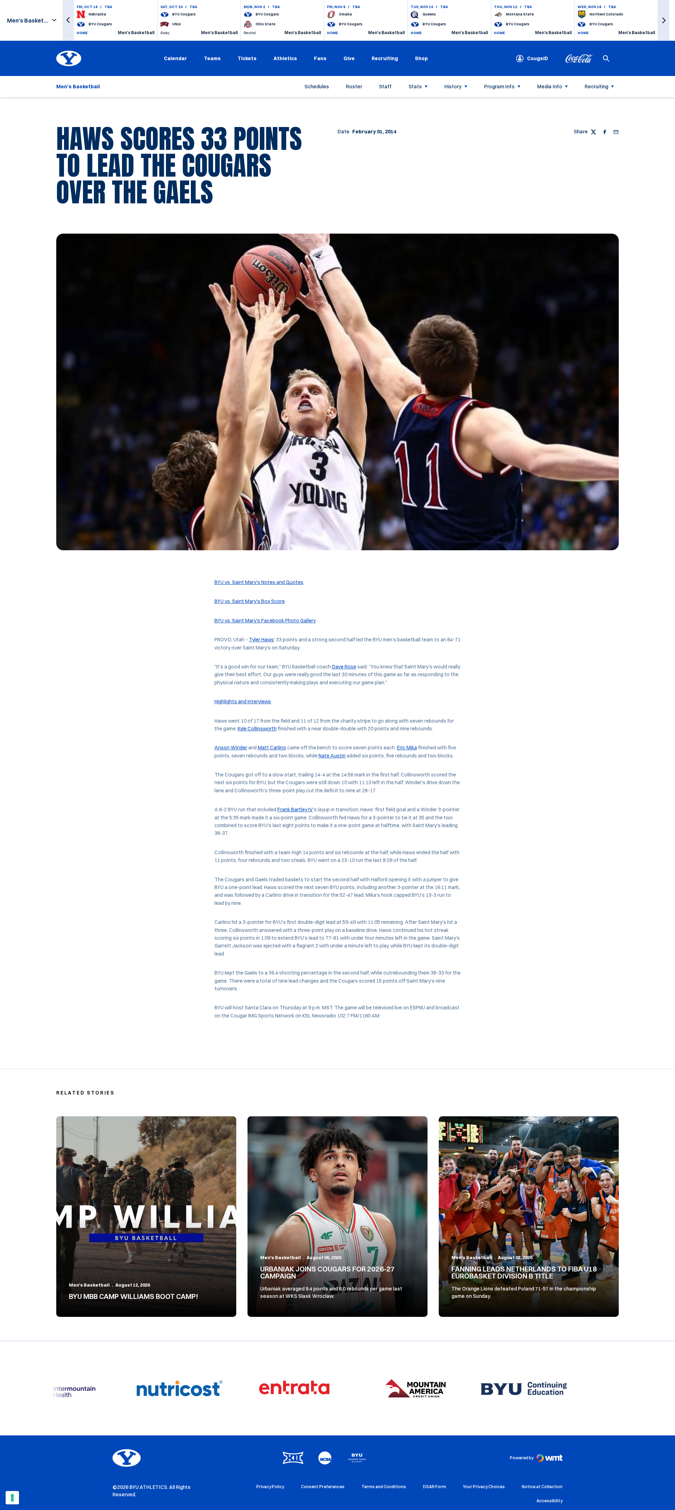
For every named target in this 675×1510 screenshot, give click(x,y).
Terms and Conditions (383, 1486)
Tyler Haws (261, 639)
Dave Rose (344, 667)
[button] (68, 20)
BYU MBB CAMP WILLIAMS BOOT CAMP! (133, 1296)
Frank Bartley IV (295, 809)
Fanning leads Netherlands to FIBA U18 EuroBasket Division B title (524, 1272)
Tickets (247, 58)
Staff (385, 86)
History (453, 86)
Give (349, 58)
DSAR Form (434, 1486)
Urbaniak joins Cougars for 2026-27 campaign (327, 1272)
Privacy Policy (270, 1486)
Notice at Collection (542, 1486)
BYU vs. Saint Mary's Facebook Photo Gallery (265, 620)
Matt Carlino (272, 747)
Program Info (499, 86)
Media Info (549, 86)
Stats (415, 86)
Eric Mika (407, 747)
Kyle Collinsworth (257, 728)
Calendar (175, 58)
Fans (320, 58)
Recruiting (385, 58)
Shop (421, 58)
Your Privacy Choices (484, 1486)
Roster (354, 86)
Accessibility (549, 1500)
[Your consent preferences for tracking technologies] (12, 1497)
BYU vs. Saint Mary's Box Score (249, 601)
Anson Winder (230, 747)
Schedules (316, 86)
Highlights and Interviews (242, 701)
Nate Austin (332, 756)
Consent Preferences (323, 1486)
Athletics (285, 58)
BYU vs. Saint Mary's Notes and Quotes (258, 582)
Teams (212, 58)
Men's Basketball (89, 1285)
